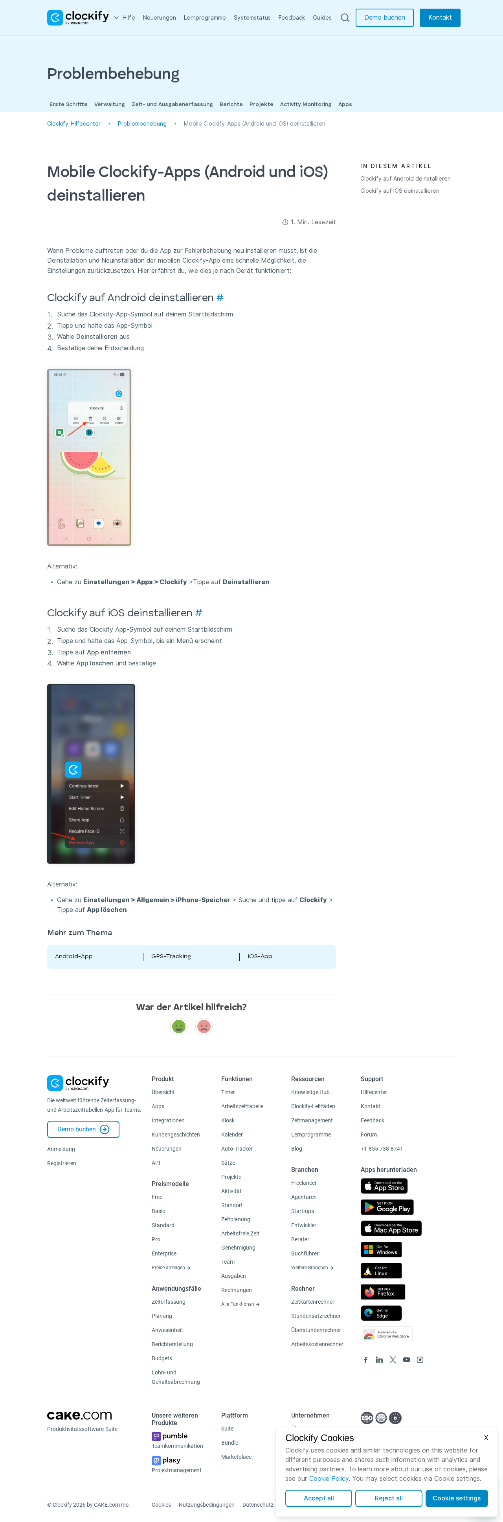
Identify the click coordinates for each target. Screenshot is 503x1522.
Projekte (262, 104)
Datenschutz (258, 1505)
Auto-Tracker (237, 1149)
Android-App (74, 957)
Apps (345, 104)
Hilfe (129, 18)
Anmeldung (61, 1149)
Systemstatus (252, 18)
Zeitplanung (235, 1219)
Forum (369, 1134)
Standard (163, 1225)
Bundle (229, 1443)
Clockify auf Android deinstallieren (405, 178)
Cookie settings (457, 1498)
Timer (228, 1092)
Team (228, 1262)
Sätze (228, 1163)
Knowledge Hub (310, 1092)
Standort (232, 1205)
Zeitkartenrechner (312, 1302)
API (156, 1163)
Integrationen (168, 1120)
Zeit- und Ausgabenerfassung (172, 104)
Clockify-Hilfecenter (74, 124)
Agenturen (304, 1197)
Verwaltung (109, 104)
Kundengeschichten (176, 1134)
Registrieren (61, 1163)
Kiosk (228, 1120)
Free (157, 1197)
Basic (158, 1211)
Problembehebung (142, 124)
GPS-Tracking (171, 957)
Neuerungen (159, 18)
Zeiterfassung (168, 1302)
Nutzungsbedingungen (207, 1505)
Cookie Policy (329, 1478)
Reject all (389, 1498)
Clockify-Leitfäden (313, 1106)
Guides (322, 18)
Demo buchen (384, 17)
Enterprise (164, 1253)
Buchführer (305, 1253)
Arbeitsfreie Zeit (240, 1233)
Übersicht (163, 1092)
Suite (227, 1428)
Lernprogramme (205, 18)
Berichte (231, 104)
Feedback (292, 18)
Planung (162, 1316)
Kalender (232, 1134)
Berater (300, 1239)
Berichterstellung (172, 1344)
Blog (296, 1149)
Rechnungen (236, 1290)
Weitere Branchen (310, 1267)
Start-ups (302, 1211)
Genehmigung (238, 1247)
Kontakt (440, 17)
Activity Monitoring (306, 104)
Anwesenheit (167, 1330)
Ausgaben (233, 1276)
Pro (156, 1239)
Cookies (161, 1505)
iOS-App (260, 957)
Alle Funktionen (238, 1304)
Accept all (319, 1498)
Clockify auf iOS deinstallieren (399, 191)
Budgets (162, 1358)
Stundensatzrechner (316, 1316)
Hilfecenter (374, 1092)
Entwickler (303, 1225)
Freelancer (304, 1183)
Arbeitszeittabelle (242, 1106)
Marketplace (236, 1457)
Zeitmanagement (312, 1120)
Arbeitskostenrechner (317, 1344)
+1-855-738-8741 (382, 1149)
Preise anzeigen (169, 1267)
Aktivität (231, 1191)
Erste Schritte (69, 104)
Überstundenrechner (316, 1330)
